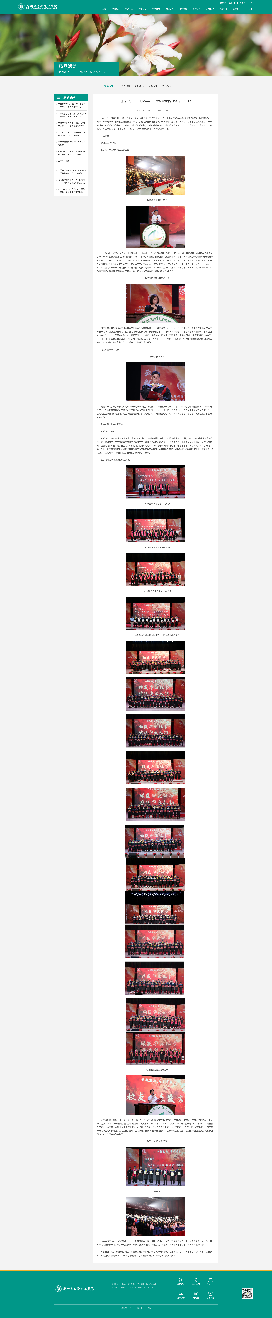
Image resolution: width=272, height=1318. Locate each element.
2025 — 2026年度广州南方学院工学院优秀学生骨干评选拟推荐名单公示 (71, 191)
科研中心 (250, 9)
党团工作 (170, 9)
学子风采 (166, 86)
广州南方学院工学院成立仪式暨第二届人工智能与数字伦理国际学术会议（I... (71, 153)
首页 (104, 9)
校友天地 (223, 9)
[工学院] (38, 6)
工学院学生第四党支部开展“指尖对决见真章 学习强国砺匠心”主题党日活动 (72, 134)
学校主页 (232, 3)
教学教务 (183, 9)
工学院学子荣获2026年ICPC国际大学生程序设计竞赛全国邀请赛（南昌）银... (72, 172)
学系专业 (129, 9)
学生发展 (156, 9)
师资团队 (143, 9)
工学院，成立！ (65, 161)
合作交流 (196, 9)
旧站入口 (245, 3)
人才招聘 (210, 9)
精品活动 (94, 72)
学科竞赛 (139, 86)
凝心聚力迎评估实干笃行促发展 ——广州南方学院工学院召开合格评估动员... (71, 181)
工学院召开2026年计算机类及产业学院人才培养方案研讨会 (71, 105)
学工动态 (125, 86)
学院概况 (116, 9)
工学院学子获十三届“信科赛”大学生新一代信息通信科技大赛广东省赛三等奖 (72, 115)
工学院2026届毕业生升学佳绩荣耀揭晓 (71, 143)
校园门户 (223, 3)
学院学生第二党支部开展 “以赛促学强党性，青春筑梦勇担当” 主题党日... (72, 125)
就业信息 (152, 86)
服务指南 (237, 9)
